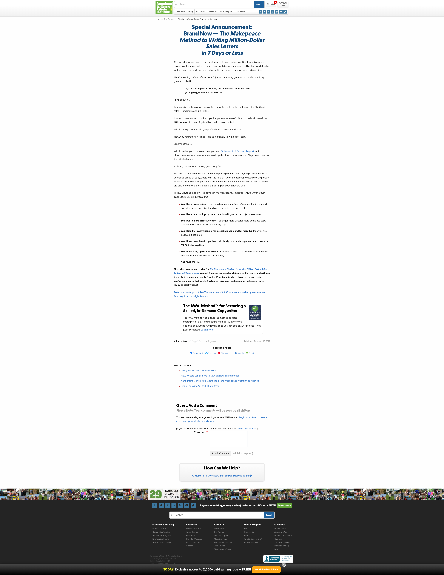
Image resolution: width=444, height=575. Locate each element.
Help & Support (226, 12)
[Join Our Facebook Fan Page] (260, 11)
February (172, 19)
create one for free (246, 428)
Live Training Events (160, 539)
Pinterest (225, 353)
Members (241, 12)
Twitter (212, 353)
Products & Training (184, 12)
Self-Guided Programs (161, 535)
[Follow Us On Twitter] (264, 11)
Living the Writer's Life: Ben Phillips (198, 370)
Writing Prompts (193, 542)
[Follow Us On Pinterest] (268, 11)
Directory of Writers (222, 549)
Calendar (278, 539)
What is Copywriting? (253, 539)
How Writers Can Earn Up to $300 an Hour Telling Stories (210, 375)
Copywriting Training (161, 532)
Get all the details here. (266, 569)
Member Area (280, 528)
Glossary (189, 546)
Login (276, 549)
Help (246, 528)
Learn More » (207, 329)
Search (259, 4)
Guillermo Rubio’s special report (237, 151)
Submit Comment (221, 453)
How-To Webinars (194, 539)
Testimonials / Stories (223, 542)
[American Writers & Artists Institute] (164, 7)
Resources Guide (193, 528)
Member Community (283, 535)
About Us (213, 12)
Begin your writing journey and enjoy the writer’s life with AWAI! (245, 505)
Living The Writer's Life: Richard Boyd (200, 386)
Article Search (192, 532)
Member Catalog (281, 546)
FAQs (246, 535)
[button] (271, 4)
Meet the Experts (221, 535)
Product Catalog (159, 528)
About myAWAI (280, 532)
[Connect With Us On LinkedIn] (272, 11)
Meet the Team (220, 539)
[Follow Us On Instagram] (276, 11)
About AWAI (219, 528)
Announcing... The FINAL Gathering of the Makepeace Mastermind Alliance (220, 380)
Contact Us (249, 532)
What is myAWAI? (251, 542)
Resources (200, 12)
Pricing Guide (191, 535)
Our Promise (219, 532)
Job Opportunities (282, 542)
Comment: (201, 432)
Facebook (198, 353)
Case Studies (219, 546)
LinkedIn (239, 353)
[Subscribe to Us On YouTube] (281, 11)
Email (251, 353)
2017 (163, 19)
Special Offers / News (161, 542)
